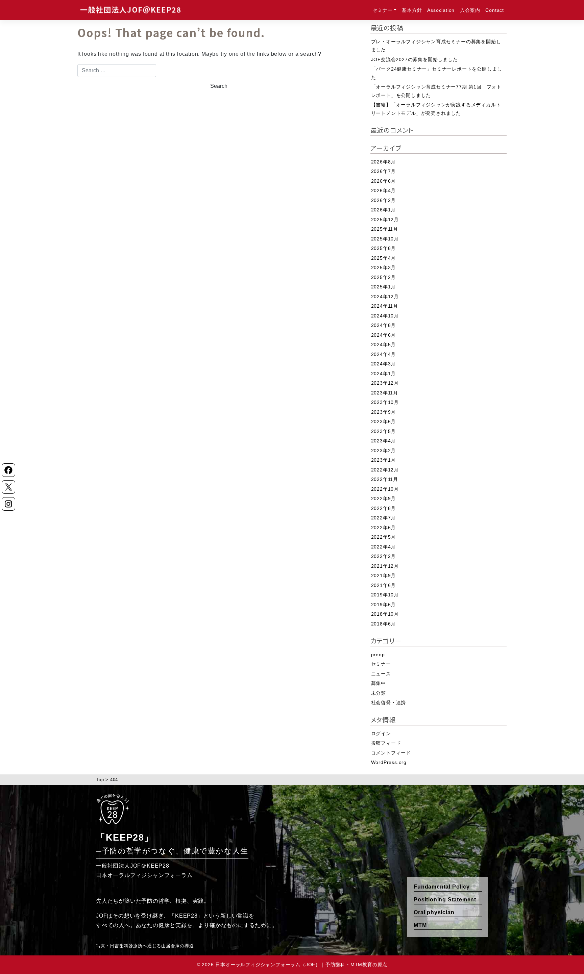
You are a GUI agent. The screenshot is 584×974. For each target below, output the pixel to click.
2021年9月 (383, 575)
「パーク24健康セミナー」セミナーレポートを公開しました (436, 73)
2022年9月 (383, 498)
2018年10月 (385, 614)
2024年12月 (385, 296)
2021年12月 (385, 566)
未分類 (378, 693)
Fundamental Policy (441, 887)
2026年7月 (383, 171)
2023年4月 (383, 440)
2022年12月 (385, 469)
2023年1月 (383, 460)
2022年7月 (383, 517)
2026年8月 (383, 161)
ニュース (381, 673)
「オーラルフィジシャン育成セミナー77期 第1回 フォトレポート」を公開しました (436, 91)
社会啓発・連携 (388, 702)
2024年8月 (383, 325)
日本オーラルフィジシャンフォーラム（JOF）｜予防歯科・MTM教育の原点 (301, 964)
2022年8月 (383, 508)
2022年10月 (385, 489)
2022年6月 (383, 527)
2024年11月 (384, 306)
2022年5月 (383, 537)
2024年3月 (383, 363)
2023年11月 (384, 392)
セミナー (382, 10)
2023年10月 (385, 402)
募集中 (378, 683)
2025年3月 (383, 267)
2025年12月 (385, 219)
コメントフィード (391, 752)
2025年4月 (383, 258)
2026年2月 (383, 200)
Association (441, 10)
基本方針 (412, 10)
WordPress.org (389, 762)
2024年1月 (383, 373)
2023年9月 (383, 412)
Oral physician (434, 912)
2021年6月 (383, 585)
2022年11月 (384, 479)
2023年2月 (383, 450)
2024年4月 (383, 354)
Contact (494, 10)
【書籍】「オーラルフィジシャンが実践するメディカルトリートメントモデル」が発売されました (436, 109)
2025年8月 (383, 248)
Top (100, 779)
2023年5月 (383, 431)
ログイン (381, 733)
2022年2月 (383, 556)
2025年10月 (385, 238)
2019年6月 (383, 604)
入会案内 (470, 10)
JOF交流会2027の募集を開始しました (414, 59)
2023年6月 (383, 421)
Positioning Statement (445, 899)
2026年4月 (383, 190)
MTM (420, 925)
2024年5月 (383, 344)
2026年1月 (383, 209)
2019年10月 (385, 594)
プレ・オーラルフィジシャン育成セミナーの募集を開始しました (436, 46)
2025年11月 (384, 229)
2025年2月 (383, 277)
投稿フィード (386, 743)
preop (378, 654)
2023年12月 (385, 383)
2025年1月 (383, 286)
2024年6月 (383, 335)
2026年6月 (383, 181)
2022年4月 (383, 546)
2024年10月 (385, 315)
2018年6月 (383, 623)
